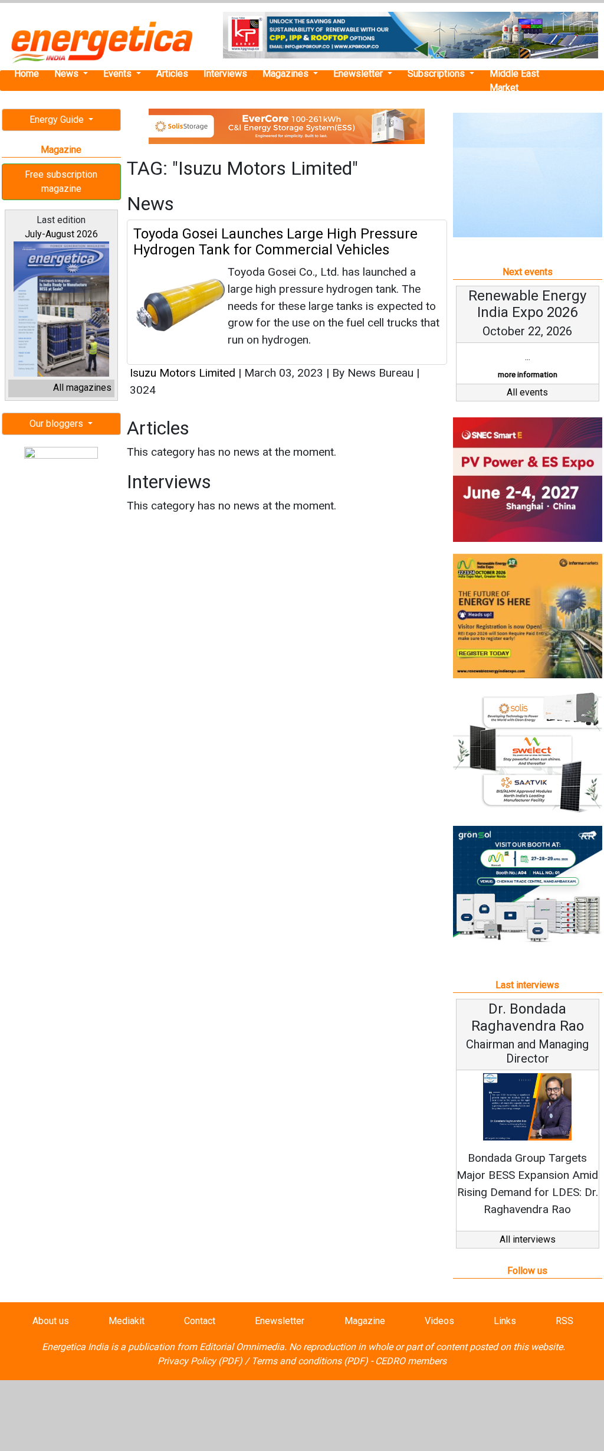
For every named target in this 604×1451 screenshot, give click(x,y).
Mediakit (127, 1320)
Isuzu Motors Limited (182, 373)
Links (505, 1320)
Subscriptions (437, 73)
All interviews (528, 1239)
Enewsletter (359, 73)
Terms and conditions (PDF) (309, 1361)
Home (26, 73)
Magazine (364, 1320)
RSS (564, 1320)
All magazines (82, 387)
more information (527, 374)
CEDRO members (411, 1361)
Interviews (225, 73)
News (67, 73)
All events (527, 392)
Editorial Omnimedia (241, 1346)
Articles (172, 73)
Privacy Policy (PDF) (199, 1361)
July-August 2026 (61, 234)
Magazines (286, 73)
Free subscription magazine (61, 181)
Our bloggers (57, 423)
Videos (439, 1320)
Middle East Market (514, 80)
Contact (199, 1320)
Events (118, 73)
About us (50, 1320)
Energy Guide (57, 119)
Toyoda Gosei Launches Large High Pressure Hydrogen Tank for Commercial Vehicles (275, 241)
